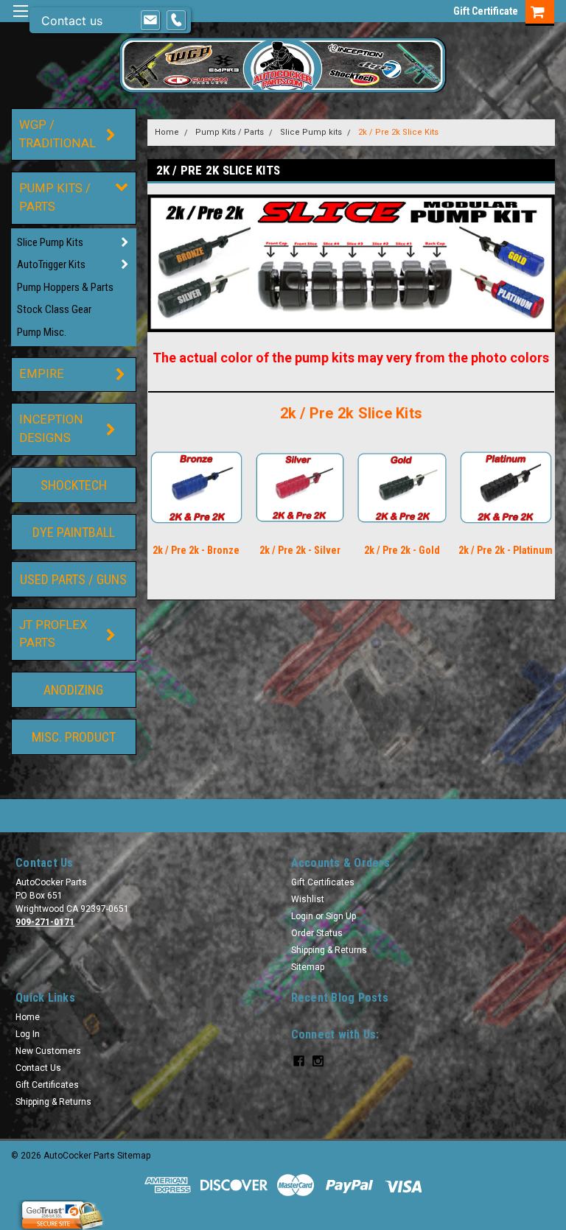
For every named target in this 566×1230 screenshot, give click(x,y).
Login (302, 916)
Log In (27, 1034)
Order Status (317, 933)
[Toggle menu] (20, 20)
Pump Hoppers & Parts (65, 287)
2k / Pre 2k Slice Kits (398, 132)
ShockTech (74, 485)
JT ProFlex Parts (53, 634)
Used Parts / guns (73, 579)
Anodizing (73, 689)
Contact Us (38, 1068)
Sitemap (307, 967)
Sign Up (341, 916)
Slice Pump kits (50, 242)
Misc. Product (74, 737)
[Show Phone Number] (176, 20)
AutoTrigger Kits (51, 264)
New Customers (48, 1051)
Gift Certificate (485, 11)
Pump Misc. (41, 332)
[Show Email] (150, 20)
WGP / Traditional (57, 134)
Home (167, 132)
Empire (41, 374)
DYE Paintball (73, 532)
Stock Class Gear (54, 309)
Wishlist (307, 899)
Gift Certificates (322, 882)
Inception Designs (51, 428)
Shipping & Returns (329, 950)
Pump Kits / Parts (55, 197)
